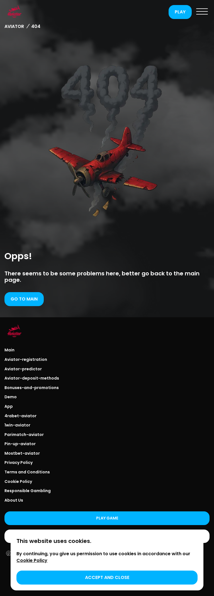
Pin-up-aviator (20, 444)
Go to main (24, 299)
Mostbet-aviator (22, 453)
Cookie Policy (18, 481)
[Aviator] (85, 12)
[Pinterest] (8, 554)
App (8, 406)
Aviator (14, 26)
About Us (13, 500)
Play (180, 12)
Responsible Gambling (27, 491)
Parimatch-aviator (24, 434)
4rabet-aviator (20, 416)
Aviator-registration (25, 359)
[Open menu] (202, 12)
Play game (107, 518)
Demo (10, 397)
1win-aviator (17, 425)
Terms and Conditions (27, 472)
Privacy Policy (18, 462)
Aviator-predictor (23, 369)
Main (9, 350)
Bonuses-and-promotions (31, 387)
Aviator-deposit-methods (31, 378)
